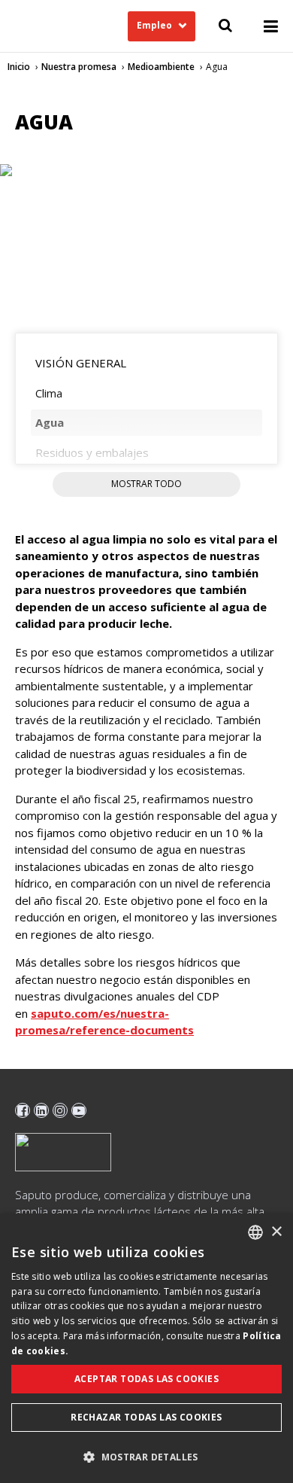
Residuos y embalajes (92, 452)
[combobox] (255, 1232)
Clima (48, 392)
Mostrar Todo (146, 483)
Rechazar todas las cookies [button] (146, 1417)
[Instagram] (60, 1110)
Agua (49, 422)
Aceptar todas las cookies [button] (146, 1378)
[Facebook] (22, 1110)
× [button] (276, 1232)
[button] (146, 1457)
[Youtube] (78, 1110)
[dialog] (146, 1348)
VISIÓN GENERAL (80, 362)
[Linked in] (41, 1110)
